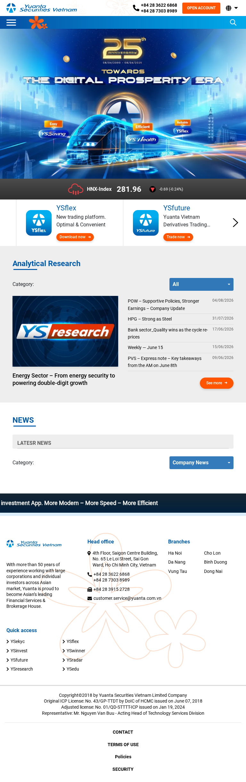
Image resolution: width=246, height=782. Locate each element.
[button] (231, 8)
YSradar (75, 660)
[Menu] (12, 22)
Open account (201, 8)
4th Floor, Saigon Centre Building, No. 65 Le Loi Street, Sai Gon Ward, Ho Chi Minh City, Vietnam (125, 558)
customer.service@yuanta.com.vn (127, 598)
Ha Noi (175, 553)
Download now (73, 237)
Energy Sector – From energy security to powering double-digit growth (63, 379)
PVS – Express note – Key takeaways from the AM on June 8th (164, 362)
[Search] (233, 22)
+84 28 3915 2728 (112, 589)
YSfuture (19, 660)
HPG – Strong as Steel (150, 319)
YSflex (73, 641)
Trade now (176, 237)
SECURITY (123, 769)
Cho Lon (212, 553)
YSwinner (76, 650)
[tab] (23, 284)
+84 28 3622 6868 (159, 5)
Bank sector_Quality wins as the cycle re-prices (168, 333)
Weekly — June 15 (145, 347)
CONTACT (123, 732)
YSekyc (18, 641)
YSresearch (22, 669)
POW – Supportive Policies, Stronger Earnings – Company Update (163, 304)
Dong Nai (213, 571)
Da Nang (176, 562)
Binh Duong (215, 562)
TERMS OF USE (123, 744)
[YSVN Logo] (41, 7)
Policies (123, 756)
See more (214, 383)
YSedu (73, 669)
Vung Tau (177, 571)
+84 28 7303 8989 (159, 10)
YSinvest (19, 650)
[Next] (235, 223)
